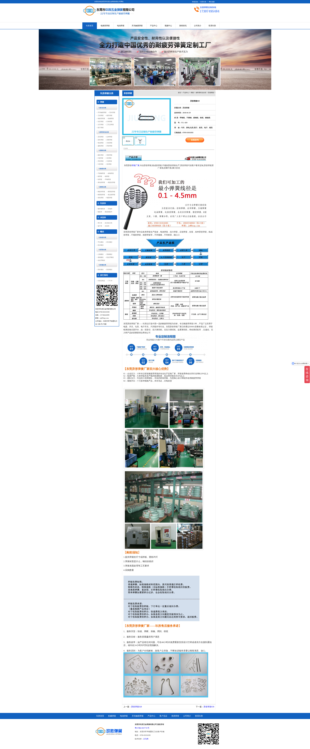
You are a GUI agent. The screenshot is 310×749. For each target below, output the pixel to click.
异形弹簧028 (136, 707)
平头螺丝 (101, 242)
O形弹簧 (109, 161)
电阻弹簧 (109, 198)
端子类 (100, 226)
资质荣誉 (175, 716)
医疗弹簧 (101, 127)
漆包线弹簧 (101, 182)
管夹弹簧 (112, 112)
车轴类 (110, 209)
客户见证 (163, 716)
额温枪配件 (108, 212)
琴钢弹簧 (108, 179)
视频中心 (168, 26)
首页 (179, 92)
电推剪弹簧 (105, 26)
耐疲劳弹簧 (101, 191)
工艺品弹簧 (110, 124)
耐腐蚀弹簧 (101, 194)
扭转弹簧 (101, 140)
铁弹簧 (100, 176)
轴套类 (100, 212)
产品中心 (153, 26)
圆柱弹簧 (101, 155)
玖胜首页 (89, 26)
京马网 (145, 739)
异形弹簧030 (209, 707)
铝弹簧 (100, 179)
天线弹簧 (109, 143)
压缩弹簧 (101, 137)
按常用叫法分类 (201, 92)
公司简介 (197, 26)
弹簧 (192, 92)
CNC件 (110, 281)
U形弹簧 (109, 158)
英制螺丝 (109, 254)
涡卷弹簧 (109, 140)
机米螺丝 (101, 245)
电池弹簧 (120, 26)
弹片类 (100, 223)
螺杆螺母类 (101, 209)
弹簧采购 (195, 2)
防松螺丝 (101, 269)
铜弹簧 (107, 176)
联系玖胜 (203, 2)
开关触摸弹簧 (137, 26)
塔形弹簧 (109, 155)
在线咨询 (195, 140)
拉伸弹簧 (109, 137)
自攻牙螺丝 (101, 260)
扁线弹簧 (101, 146)
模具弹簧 (109, 115)
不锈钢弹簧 (101, 173)
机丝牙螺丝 (110, 257)
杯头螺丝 (109, 242)
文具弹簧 (101, 124)
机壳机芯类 (108, 223)
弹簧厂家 (136, 165)
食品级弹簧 (111, 194)
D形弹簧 (100, 158)
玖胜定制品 (101, 281)
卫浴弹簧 (101, 115)
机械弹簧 (111, 118)
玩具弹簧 (101, 121)
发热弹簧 (101, 198)
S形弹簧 (109, 164)
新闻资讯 (183, 26)
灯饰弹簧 (109, 121)
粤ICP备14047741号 (142, 728)
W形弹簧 (100, 164)
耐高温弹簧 (111, 191)
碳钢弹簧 (111, 173)
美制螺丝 (101, 257)
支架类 (107, 226)
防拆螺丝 (109, 269)
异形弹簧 (109, 146)
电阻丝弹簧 (111, 182)
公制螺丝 (101, 254)
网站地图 (212, 2)
